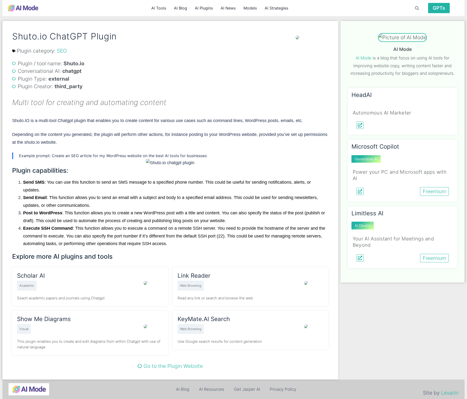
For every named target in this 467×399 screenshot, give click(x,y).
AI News (228, 8)
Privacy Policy (283, 389)
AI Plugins (204, 8)
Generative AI (366, 159)
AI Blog (180, 8)
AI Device (363, 225)
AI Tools (158, 8)
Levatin (449, 393)
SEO (62, 51)
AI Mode (363, 58)
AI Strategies (276, 8)
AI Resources (211, 389)
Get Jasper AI (247, 389)
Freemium (434, 191)
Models (250, 8)
